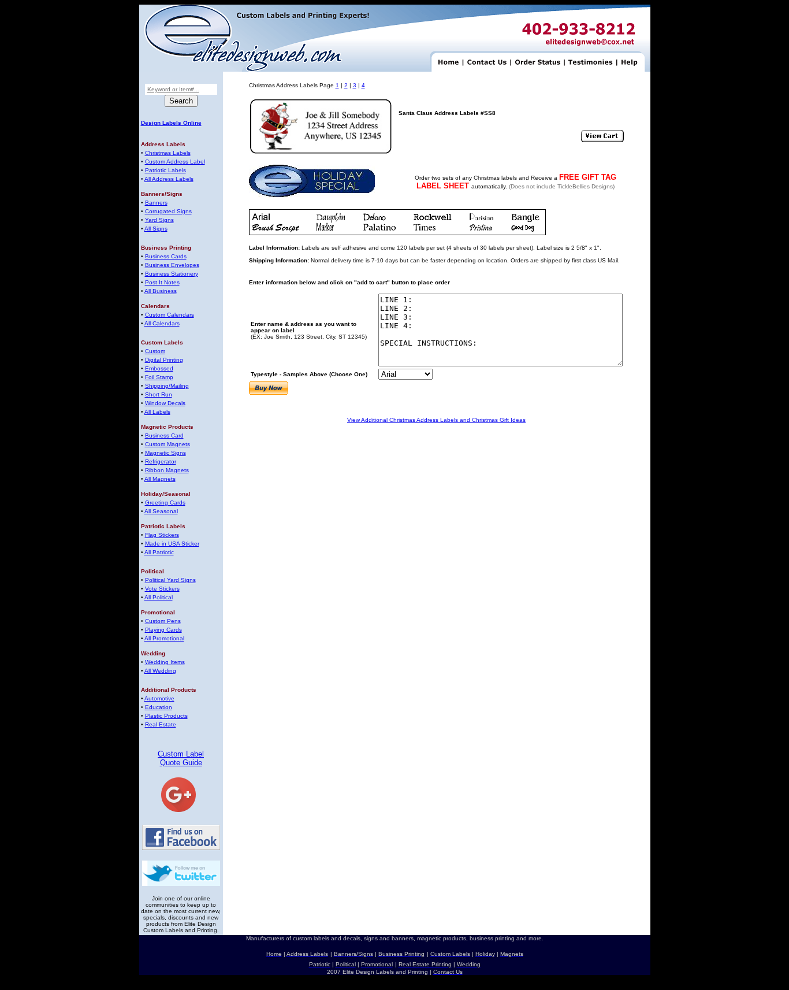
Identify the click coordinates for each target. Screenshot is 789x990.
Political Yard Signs (170, 580)
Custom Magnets (167, 444)
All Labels (157, 412)
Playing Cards (163, 629)
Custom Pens (163, 621)
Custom (155, 351)
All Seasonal (161, 511)
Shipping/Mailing (167, 386)
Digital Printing (164, 360)
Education (158, 707)
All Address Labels (168, 179)
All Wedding (160, 671)
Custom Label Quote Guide (181, 758)
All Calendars (162, 323)
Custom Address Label (175, 161)
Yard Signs (159, 220)
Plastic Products (166, 716)
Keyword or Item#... (173, 89)
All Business (160, 291)
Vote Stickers (162, 588)
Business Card (164, 435)
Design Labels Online (171, 123)
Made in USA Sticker (172, 543)
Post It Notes (162, 282)
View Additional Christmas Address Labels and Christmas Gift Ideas (436, 420)
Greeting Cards (165, 502)
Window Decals (165, 403)
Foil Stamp (159, 377)
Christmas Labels (168, 153)
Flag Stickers (162, 535)
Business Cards (166, 256)
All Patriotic (159, 552)
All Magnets (160, 479)
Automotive (159, 698)
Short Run (158, 394)
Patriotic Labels (165, 170)
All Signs (156, 228)
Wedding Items (165, 662)
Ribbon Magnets (167, 470)
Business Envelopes (172, 265)
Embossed (159, 368)
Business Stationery (171, 273)
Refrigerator (160, 461)
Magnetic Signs (165, 453)
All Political (158, 597)
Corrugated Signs (168, 211)
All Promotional (164, 638)
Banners (156, 202)
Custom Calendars (169, 315)
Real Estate (160, 724)
